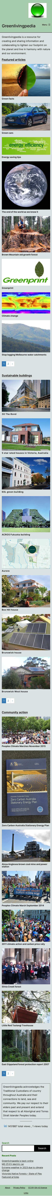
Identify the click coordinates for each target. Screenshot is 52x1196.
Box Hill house (10, 609)
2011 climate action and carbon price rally (23, 944)
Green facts (8, 98)
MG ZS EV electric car (13, 1164)
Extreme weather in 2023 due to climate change (22, 1169)
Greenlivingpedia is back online (17, 1161)
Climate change (10, 316)
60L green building (12, 492)
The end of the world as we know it (20, 212)
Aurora (6, 571)
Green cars (7, 133)
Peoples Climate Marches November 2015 (24, 746)
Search (5, 1143)
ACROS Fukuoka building (16, 534)
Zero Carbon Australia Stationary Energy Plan (25, 825)
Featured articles (14, 59)
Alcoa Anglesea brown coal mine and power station (24, 865)
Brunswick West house (15, 691)
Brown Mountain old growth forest (20, 254)
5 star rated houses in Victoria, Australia (25, 453)
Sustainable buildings (17, 375)
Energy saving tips (11, 157)
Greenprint (7, 288)
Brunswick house (12, 652)
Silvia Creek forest (11, 986)
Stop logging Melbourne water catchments (24, 354)
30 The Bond (9, 414)
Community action (15, 712)
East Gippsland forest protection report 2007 (25, 1064)
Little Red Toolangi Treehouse (17, 1025)
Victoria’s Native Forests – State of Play (22, 1173)
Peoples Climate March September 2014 (23, 905)
